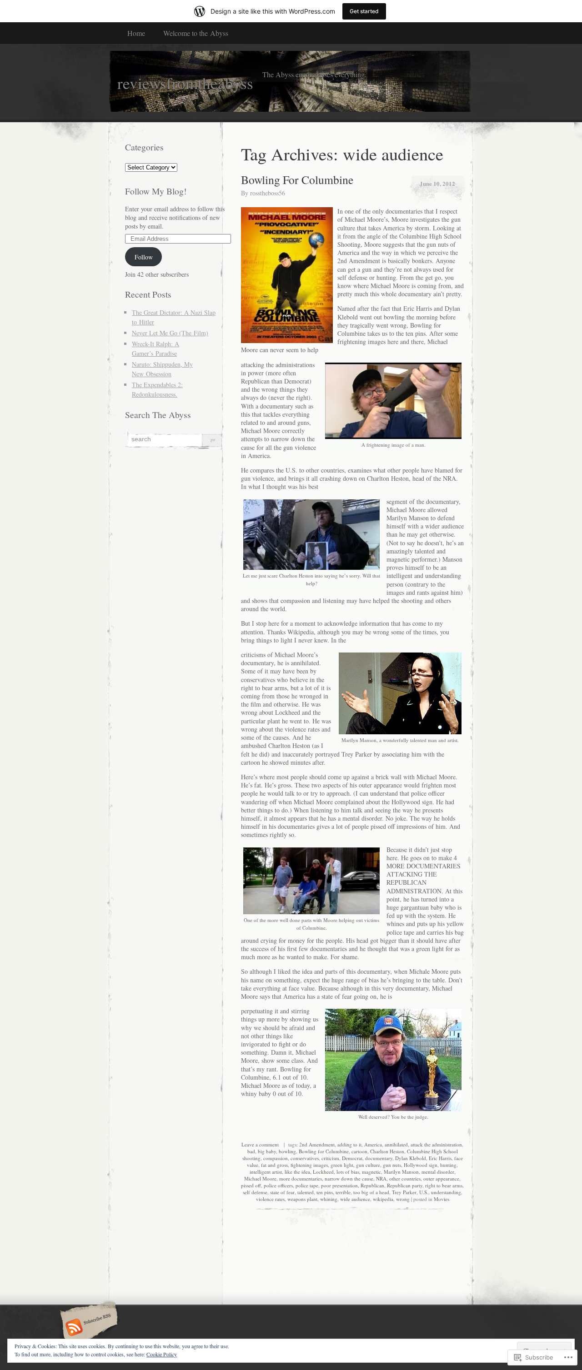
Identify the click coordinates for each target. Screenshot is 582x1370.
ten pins (324, 1192)
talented (305, 1192)
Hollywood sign (420, 1164)
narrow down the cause (349, 1178)
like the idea (297, 1171)
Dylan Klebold (410, 1158)
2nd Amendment (317, 1144)
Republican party (404, 1185)
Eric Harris (440, 1158)
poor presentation (339, 1185)
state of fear (282, 1192)
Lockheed (323, 1171)
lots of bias (347, 1171)
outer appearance (441, 1178)
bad (251, 1151)
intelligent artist (266, 1171)
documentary (378, 1158)
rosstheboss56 (267, 193)
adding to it (349, 1144)
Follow (144, 257)
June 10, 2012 (437, 183)
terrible (343, 1192)
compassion (275, 1158)
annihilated (396, 1144)
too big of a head (371, 1192)
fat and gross (274, 1164)
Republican (372, 1185)
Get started (364, 11)
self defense (255, 1192)
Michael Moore (260, 1178)
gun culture (368, 1164)
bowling (287, 1151)
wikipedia (383, 1199)
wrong (403, 1199)
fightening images (309, 1164)
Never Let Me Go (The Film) (170, 333)
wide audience (355, 1199)
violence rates (270, 1199)
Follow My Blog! (156, 191)
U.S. (423, 1192)
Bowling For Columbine (297, 179)
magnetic (371, 1171)
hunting (448, 1164)
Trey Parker (404, 1192)
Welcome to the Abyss (195, 33)
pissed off (251, 1185)
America (373, 1144)
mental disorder (437, 1171)
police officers (278, 1185)
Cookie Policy (161, 1354)
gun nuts (392, 1164)
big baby (267, 1151)
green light (342, 1164)
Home (136, 33)
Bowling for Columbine (324, 1151)
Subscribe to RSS (87, 1328)
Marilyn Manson (401, 1171)
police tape (307, 1185)
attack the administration (436, 1144)
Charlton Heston (387, 1151)
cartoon (359, 1151)
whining (328, 1199)
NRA (381, 1178)
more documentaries (300, 1178)
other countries (405, 1178)
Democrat (352, 1158)
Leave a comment (260, 1144)
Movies (441, 1199)
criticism (330, 1158)
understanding (446, 1192)
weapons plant (302, 1199)
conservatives (305, 1158)
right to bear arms (443, 1185)
